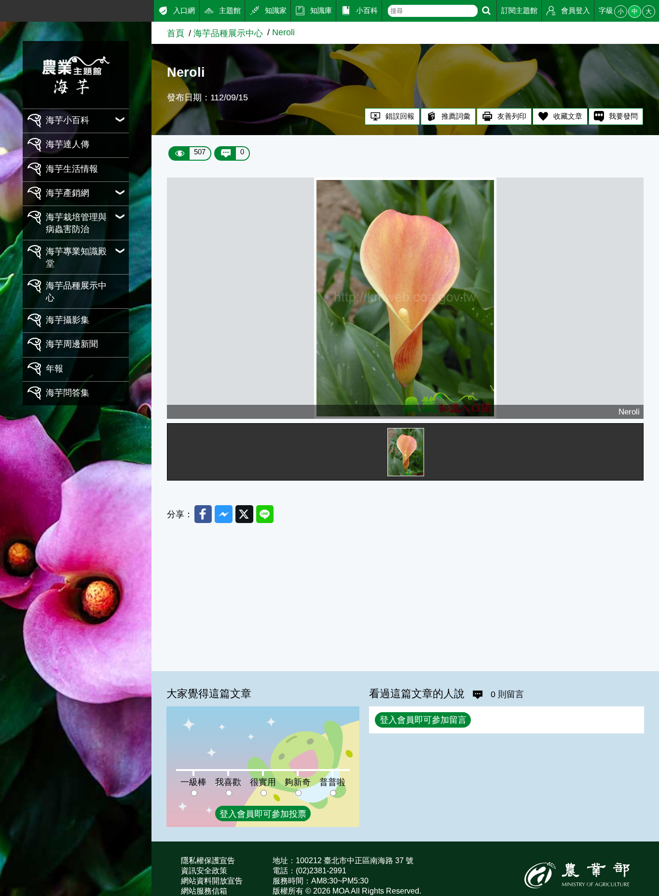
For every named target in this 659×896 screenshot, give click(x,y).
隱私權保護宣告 (208, 860)
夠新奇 (298, 782)
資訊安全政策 (204, 871)
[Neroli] (405, 298)
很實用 (263, 782)
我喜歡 (228, 782)
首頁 (175, 33)
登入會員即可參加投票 (263, 814)
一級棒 (193, 782)
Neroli (283, 32)
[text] (433, 11)
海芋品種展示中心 (228, 33)
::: (3, 9)
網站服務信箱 (204, 891)
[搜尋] (486, 11)
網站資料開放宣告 (212, 881)
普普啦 (332, 782)
